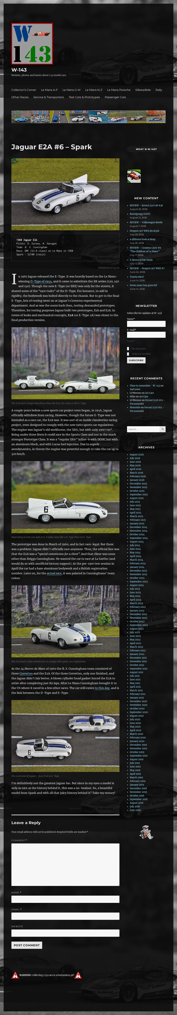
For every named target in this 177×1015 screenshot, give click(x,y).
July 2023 (135, 588)
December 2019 (138, 744)
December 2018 (138, 788)
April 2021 (135, 686)
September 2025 (139, 494)
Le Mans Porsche (119, 90)
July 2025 (135, 501)
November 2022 (138, 617)
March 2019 (136, 777)
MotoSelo (135, 407)
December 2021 (138, 657)
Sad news (135, 389)
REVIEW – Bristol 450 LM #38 (146, 205)
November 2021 (138, 661)
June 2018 (135, 810)
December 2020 (138, 701)
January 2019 (137, 784)
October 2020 (137, 708)
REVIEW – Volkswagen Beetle (146, 222)
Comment (19, 840)
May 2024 (135, 552)
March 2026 (136, 472)
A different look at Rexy (142, 239)
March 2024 (136, 559)
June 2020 (135, 723)
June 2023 (135, 592)
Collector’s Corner (23, 90)
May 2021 (135, 683)
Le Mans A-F (49, 90)
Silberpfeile (143, 90)
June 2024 (135, 548)
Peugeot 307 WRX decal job (144, 230)
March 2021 (136, 690)
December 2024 (138, 527)
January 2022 (137, 654)
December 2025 (138, 483)
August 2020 (137, 715)
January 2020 (137, 741)
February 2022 (138, 650)
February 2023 (138, 607)
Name (16, 892)
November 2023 (138, 574)
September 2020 (139, 712)
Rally (159, 90)
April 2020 (135, 730)
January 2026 (137, 480)
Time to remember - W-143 (145, 385)
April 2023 (135, 599)
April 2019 (135, 773)
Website (17, 926)
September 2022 (139, 625)
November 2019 (138, 748)
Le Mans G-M (71, 90)
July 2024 (135, 545)
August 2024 (137, 541)
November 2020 (138, 705)
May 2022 (135, 639)
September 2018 (138, 799)
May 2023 (135, 596)
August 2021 (136, 672)
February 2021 (137, 694)
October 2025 (137, 490)
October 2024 (137, 534)
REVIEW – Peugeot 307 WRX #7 (147, 268)
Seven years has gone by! (143, 285)
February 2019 (138, 781)
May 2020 (135, 726)
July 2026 (135, 458)
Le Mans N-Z (93, 90)
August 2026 (137, 454)
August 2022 (137, 628)
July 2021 (135, 675)
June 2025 (135, 505)
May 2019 (135, 770)
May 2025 (135, 509)
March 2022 (136, 646)
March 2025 (136, 516)
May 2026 (135, 465)
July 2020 (135, 719)
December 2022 (138, 614)
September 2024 (139, 538)
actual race (54, 573)
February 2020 (138, 737)
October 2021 (137, 665)
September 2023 (139, 581)
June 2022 (135, 636)
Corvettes (26, 673)
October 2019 (137, 752)
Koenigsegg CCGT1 (140, 214)
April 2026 (135, 469)
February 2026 (138, 476)
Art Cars (149, 392)
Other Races (20, 97)
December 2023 (138, 570)
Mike (132, 396)
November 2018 (138, 792)
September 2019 (139, 755)
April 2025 (135, 512)
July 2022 (135, 632)
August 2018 (136, 802)
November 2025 (138, 487)
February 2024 (138, 563)
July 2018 (135, 806)
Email (16, 909)
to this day (102, 688)
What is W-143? (146, 149)
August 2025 (137, 498)
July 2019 (135, 763)
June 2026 (135, 461)
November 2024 (138, 530)
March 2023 (136, 603)
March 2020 (136, 734)
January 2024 (137, 567)
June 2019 (135, 766)
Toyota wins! (137, 276)
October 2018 (137, 795)
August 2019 (136, 759)
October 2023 (137, 578)
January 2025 (137, 523)
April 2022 (135, 643)
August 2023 (136, 585)
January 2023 (137, 610)
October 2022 (137, 621)
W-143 (19, 70)
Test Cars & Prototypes (84, 97)
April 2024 (135, 556)
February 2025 (138, 519)
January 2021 (137, 697)
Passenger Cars (115, 97)
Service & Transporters (48, 97)
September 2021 (138, 668)
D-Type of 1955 (41, 281)
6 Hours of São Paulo (141, 259)
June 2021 (135, 679)
